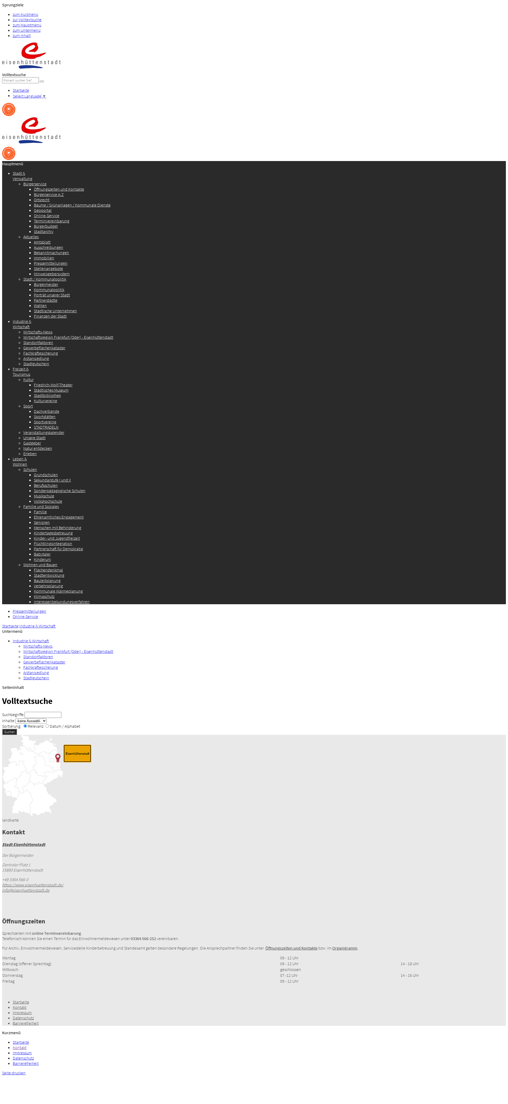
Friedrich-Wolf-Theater (53, 384)
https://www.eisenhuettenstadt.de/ (33, 884)
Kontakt (19, 1007)
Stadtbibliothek (47, 395)
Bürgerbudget (46, 226)
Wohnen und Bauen (40, 564)
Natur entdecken (37, 448)
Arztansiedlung (36, 358)
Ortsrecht (41, 199)
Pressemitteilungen (50, 263)
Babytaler (42, 554)
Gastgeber (32, 443)
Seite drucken (14, 1072)
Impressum (22, 1012)
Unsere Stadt (34, 437)
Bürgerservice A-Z (49, 194)
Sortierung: (11, 726)
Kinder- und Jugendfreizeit (57, 538)
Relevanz (35, 726)
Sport (28, 406)
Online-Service (46, 215)
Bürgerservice (35, 183)
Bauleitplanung (47, 580)
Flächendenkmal (48, 569)
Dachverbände (46, 411)
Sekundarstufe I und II (52, 480)
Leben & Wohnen (20, 461)
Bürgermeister (46, 284)
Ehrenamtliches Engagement (59, 517)
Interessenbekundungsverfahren (62, 601)
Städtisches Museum (51, 390)
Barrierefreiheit (26, 1023)
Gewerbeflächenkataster (44, 347)
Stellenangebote (48, 268)
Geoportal (43, 210)
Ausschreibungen (48, 247)
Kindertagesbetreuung (53, 532)
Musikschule (44, 495)
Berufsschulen (46, 485)
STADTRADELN (46, 427)
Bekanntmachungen (51, 252)
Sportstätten (45, 416)
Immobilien (44, 257)
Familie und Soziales (41, 506)
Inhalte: (8, 720)
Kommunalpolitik (49, 289)
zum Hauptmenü (27, 25)
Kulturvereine (45, 400)
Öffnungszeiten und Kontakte (59, 189)
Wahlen (40, 305)
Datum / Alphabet (65, 726)
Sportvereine (45, 421)
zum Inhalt (22, 35)
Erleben (30, 453)
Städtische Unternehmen (55, 310)
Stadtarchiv (43, 231)
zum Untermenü (26, 30)
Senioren (42, 522)
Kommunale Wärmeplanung (58, 591)
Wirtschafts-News (37, 332)
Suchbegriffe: (13, 714)
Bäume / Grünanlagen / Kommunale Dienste (72, 205)
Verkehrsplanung (48, 585)
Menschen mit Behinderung (57, 527)
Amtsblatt (42, 242)
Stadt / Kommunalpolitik (44, 279)
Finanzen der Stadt (50, 316)
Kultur (28, 379)
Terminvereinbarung (51, 220)
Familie (40, 511)
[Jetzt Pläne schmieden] (8, 114)
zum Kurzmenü (25, 14)
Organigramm (344, 948)
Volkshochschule (48, 501)
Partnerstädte (45, 300)
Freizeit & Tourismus (21, 371)
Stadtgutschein (36, 363)
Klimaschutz (44, 596)
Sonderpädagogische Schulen (59, 490)
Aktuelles (31, 236)
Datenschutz (23, 1017)
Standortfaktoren (38, 342)
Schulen (30, 469)
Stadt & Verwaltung (22, 176)
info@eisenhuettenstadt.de (25, 890)
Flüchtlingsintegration (53, 543)
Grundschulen (46, 474)
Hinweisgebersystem (52, 273)
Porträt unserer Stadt (52, 294)
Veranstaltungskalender (43, 432)
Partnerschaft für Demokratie (58, 548)
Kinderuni (42, 559)
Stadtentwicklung (49, 575)
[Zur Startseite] (31, 69)
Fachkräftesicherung (40, 353)
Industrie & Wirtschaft (22, 324)
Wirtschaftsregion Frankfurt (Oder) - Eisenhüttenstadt (68, 337)
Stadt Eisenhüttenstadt (23, 844)
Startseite (21, 90)
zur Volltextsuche (27, 19)
